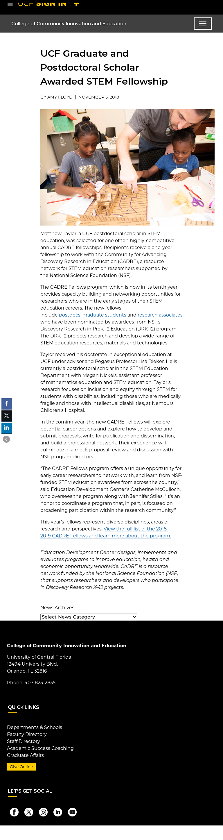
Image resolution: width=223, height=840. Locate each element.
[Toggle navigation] (203, 23)
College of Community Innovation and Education (68, 23)
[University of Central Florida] (50, 7)
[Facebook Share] (6, 403)
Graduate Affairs (25, 755)
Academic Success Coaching (40, 748)
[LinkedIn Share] (6, 428)
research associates (160, 315)
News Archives (57, 607)
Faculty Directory (27, 734)
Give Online (21, 766)
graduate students (104, 315)
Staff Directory (23, 741)
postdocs (69, 315)
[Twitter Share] (6, 415)
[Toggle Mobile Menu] (210, 6)
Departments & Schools (34, 727)
